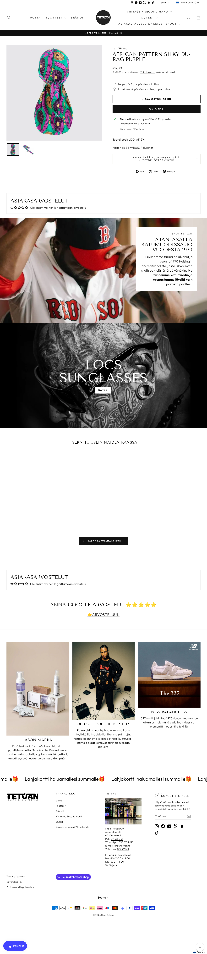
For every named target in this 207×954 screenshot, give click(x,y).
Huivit (122, 48)
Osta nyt (156, 108)
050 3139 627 (126, 842)
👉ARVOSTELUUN (103, 614)
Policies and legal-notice (20, 887)
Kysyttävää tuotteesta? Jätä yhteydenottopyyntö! (156, 159)
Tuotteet (55, 17)
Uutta (35, 17)
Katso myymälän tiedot (132, 129)
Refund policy (14, 881)
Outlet (148, 17)
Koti (115, 48)
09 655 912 (117, 838)
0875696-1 (123, 849)
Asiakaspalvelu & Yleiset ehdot (148, 23)
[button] (199, 952)
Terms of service (15, 876)
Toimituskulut (147, 72)
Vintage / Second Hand (148, 11)
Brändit (79, 17)
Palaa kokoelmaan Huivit (105, 541)
